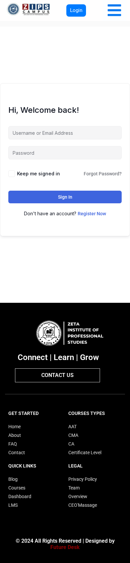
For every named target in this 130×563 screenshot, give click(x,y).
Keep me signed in (38, 173)
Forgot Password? (103, 173)
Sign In (65, 197)
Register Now (92, 213)
